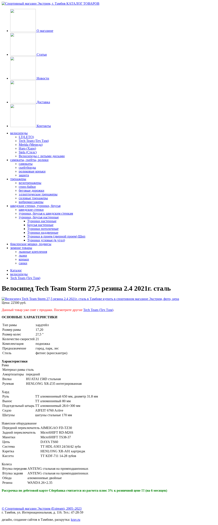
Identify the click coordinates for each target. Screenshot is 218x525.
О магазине (45, 31)
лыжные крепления (33, 251)
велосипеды (19, 133)
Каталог (16, 270)
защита (24, 175)
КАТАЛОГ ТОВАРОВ (82, 3)
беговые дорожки (31, 190)
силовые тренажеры (33, 198)
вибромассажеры (31, 202)
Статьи (42, 54)
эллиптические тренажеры (38, 194)
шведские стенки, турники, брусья (35, 206)
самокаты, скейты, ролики (29, 160)
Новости (43, 78)
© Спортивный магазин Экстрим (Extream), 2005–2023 (42, 508)
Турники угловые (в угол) (46, 240)
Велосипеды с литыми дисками (42, 156)
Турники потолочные (43, 229)
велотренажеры (30, 183)
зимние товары (21, 248)
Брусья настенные (40, 225)
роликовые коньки (32, 171)
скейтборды (27, 167)
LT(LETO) (26, 137)
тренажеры (18, 179)
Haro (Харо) (27, 148)
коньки (24, 259)
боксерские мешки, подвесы (30, 244)
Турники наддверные (42, 232)
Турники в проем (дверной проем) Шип (56, 236)
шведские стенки (31, 209)
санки (23, 263)
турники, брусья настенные (39, 217)
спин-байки (27, 186)
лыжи (23, 255)
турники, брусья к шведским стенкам (46, 213)
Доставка (43, 102)
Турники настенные (41, 221)
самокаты (26, 164)
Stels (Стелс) (28, 152)
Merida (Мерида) (31, 144)
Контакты (44, 126)
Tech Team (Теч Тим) (34, 141)
